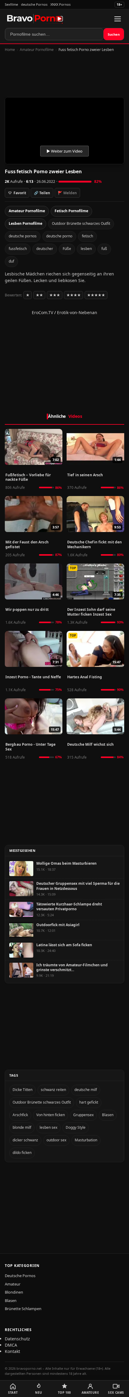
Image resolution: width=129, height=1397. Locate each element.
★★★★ (73, 295)
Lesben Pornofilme (25, 223)
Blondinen (14, 1292)
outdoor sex (56, 1140)
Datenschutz (17, 1339)
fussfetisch (18, 248)
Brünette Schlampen (23, 1308)
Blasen (107, 1114)
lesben (86, 248)
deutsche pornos (23, 236)
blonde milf (22, 1127)
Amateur (12, 1284)
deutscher (44, 248)
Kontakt (12, 1351)
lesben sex (48, 1127)
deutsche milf (85, 1089)
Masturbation (86, 1140)
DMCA (11, 1345)
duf (11, 261)
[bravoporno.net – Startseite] (35, 18)
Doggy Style (76, 1127)
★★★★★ (96, 295)
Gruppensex (83, 1114)
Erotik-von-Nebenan (77, 312)
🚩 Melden (67, 192)
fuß (104, 248)
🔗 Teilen (42, 192)
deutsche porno (59, 236)
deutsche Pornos (34, 4)
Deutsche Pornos (20, 1275)
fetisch (87, 236)
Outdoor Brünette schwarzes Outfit (81, 223)
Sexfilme (11, 4)
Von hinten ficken (50, 1114)
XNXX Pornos (60, 4)
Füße (67, 248)
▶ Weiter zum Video (64, 151)
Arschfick (20, 1114)
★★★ (54, 295)
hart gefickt (88, 1102)
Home (10, 49)
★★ (39, 295)
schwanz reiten (53, 1089)
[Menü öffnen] (117, 18)
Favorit (17, 192)
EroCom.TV (42, 312)
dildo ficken (22, 1152)
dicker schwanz (25, 1140)
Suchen (114, 34)
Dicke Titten (22, 1089)
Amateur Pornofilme (37, 49)
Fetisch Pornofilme (71, 210)
